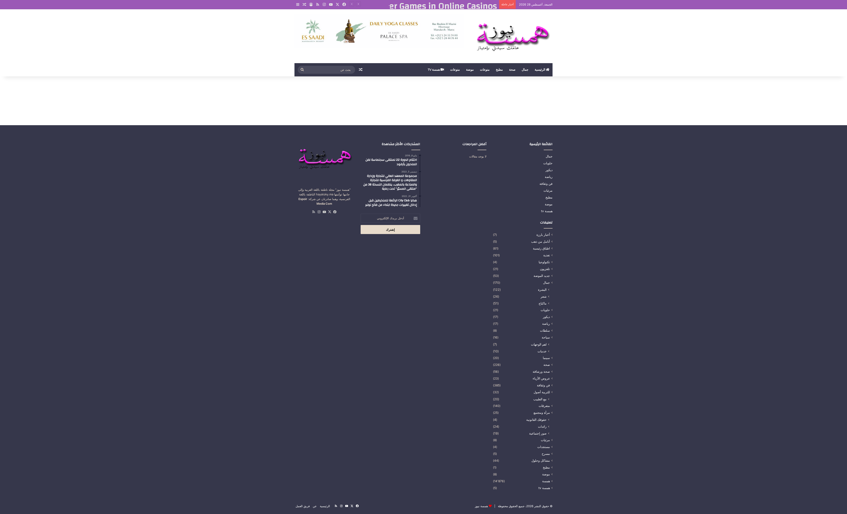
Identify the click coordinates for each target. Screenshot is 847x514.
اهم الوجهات (539, 344)
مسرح (546, 453)
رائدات (542, 426)
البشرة (542, 289)
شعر (544, 296)
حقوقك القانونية (536, 419)
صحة (512, 69)
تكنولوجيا (544, 262)
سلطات (545, 330)
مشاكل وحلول (540, 460)
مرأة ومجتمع (542, 412)
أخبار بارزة (543, 234)
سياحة (546, 337)
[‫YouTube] (331, 4)
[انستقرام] (324, 4)
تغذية (546, 255)
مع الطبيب (540, 399)
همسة (546, 481)
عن (315, 506)
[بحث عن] (302, 70)
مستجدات (543, 447)
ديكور (549, 170)
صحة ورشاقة (541, 371)
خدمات (542, 351)
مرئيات (548, 190)
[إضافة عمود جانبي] (297, 4)
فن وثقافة (546, 183)
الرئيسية (540, 69)
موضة (470, 69)
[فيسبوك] (344, 4)
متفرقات (544, 406)
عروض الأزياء (541, 378)
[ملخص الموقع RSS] (317, 4)
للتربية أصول (542, 392)
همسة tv (434, 69)
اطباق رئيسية (541, 248)
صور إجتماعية (538, 433)
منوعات (485, 69)
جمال (525, 69)
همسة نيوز (481, 506)
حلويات (548, 163)
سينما (546, 358)
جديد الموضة (542, 276)
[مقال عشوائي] (304, 4)
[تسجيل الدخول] (311, 4)
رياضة (549, 177)
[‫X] (337, 4)
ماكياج (543, 303)
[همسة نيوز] (512, 36)
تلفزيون (545, 269)
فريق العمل (303, 506)
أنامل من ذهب (540, 241)
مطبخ (499, 69)
